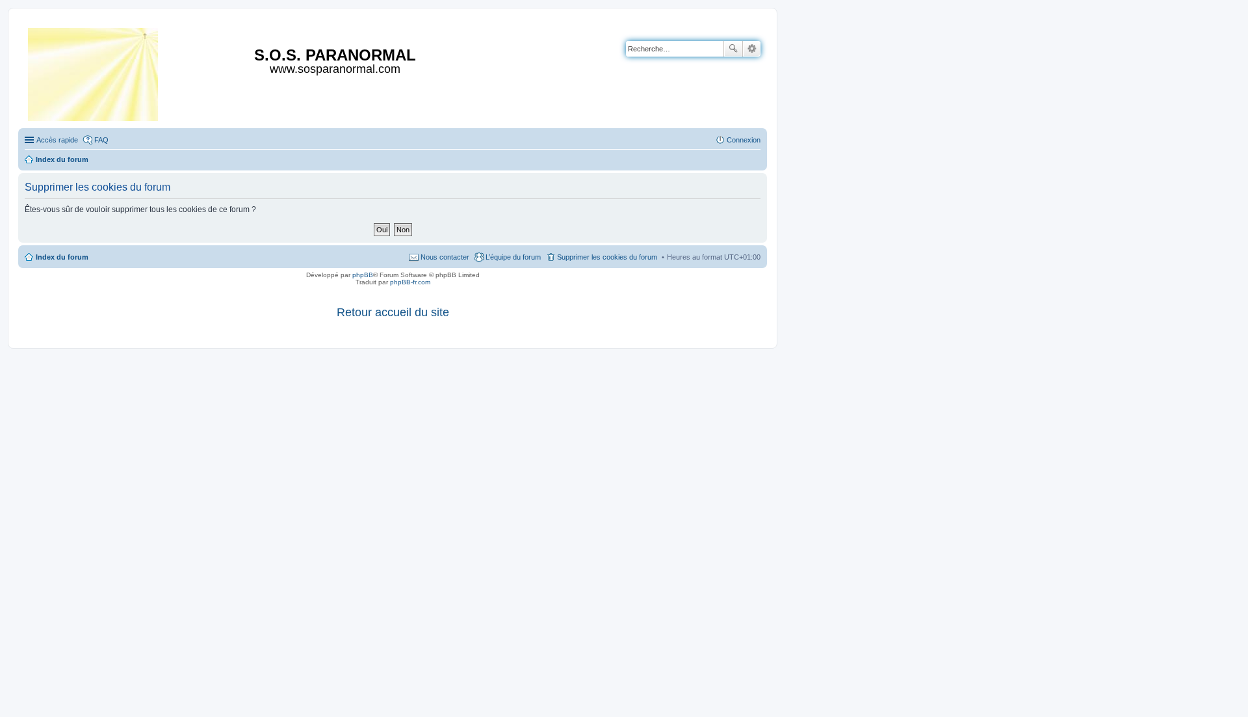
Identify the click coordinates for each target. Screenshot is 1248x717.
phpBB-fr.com (410, 282)
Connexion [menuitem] (743, 140)
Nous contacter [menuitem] (445, 257)
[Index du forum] (93, 71)
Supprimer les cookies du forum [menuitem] (607, 257)
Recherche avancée (751, 49)
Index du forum (62, 257)
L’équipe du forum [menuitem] (513, 257)
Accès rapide (57, 140)
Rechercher (733, 49)
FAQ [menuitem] (101, 140)
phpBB (362, 274)
